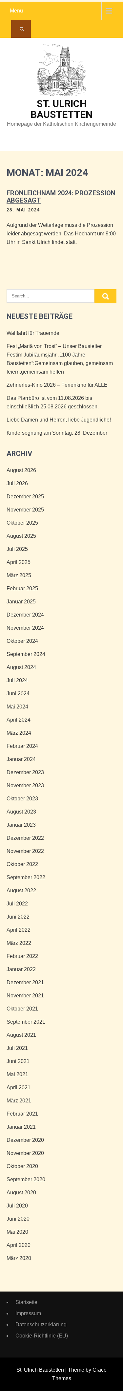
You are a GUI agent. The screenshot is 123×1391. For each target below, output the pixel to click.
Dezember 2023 (25, 772)
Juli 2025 (17, 549)
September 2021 (26, 1022)
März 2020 (19, 1258)
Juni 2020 (18, 1219)
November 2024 (25, 628)
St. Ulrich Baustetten (61, 109)
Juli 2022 (17, 903)
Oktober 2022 (22, 864)
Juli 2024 (17, 680)
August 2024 (21, 667)
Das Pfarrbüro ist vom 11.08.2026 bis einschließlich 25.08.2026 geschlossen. (53, 402)
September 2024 (26, 654)
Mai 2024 (17, 706)
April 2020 (19, 1245)
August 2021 (21, 1035)
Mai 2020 (17, 1232)
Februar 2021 (22, 1114)
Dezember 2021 (25, 982)
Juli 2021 (17, 1048)
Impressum (28, 1313)
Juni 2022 (18, 917)
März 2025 (19, 575)
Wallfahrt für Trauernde (33, 333)
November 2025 (25, 509)
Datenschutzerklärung (41, 1324)
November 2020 (25, 1153)
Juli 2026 (17, 483)
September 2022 (26, 877)
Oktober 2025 (22, 523)
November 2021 (25, 995)
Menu (16, 10)
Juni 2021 (18, 1061)
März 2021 (19, 1100)
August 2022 (21, 890)
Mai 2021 (17, 1074)
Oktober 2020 (22, 1166)
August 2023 (21, 812)
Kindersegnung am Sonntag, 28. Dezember (57, 433)
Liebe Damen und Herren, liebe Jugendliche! (59, 420)
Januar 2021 (21, 1127)
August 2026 (21, 470)
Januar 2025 (21, 601)
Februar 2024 (22, 746)
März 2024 (19, 733)
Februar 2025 (22, 588)
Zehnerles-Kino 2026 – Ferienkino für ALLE (57, 385)
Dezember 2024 (25, 615)
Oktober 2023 (22, 798)
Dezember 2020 (25, 1140)
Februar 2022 (22, 956)
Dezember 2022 (25, 838)
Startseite (26, 1302)
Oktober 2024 (22, 641)
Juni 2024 (18, 693)
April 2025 (19, 562)
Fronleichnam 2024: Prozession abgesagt (61, 196)
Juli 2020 (17, 1205)
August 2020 (21, 1192)
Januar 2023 (21, 825)
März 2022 (19, 943)
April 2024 (19, 720)
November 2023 (25, 785)
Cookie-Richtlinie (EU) (41, 1335)
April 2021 (19, 1087)
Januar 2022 (21, 969)
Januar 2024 (21, 759)
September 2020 (26, 1179)
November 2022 (25, 851)
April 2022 (19, 930)
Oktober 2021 (22, 1008)
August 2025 (21, 536)
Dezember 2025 (25, 496)
